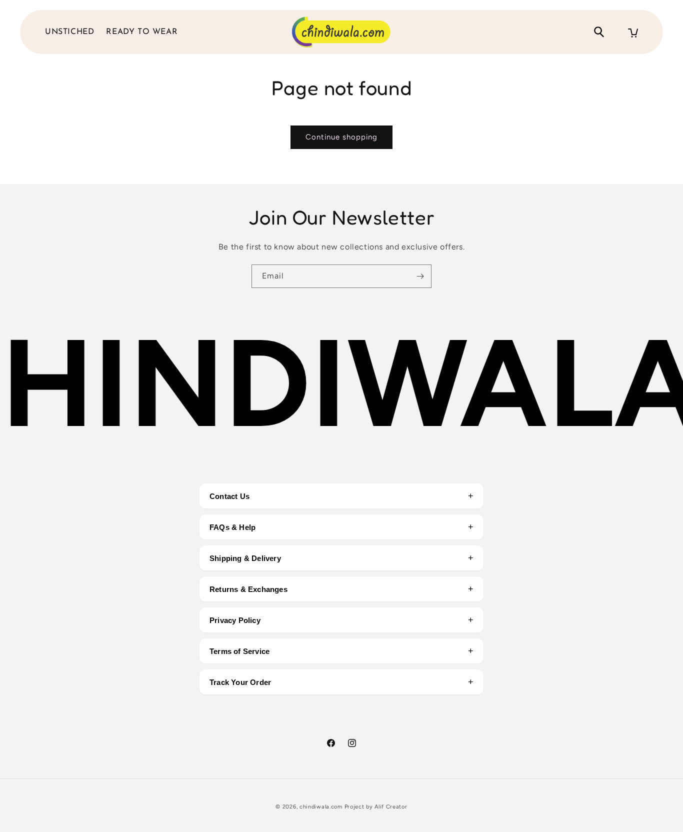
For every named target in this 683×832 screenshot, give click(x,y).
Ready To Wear (142, 32)
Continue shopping (342, 137)
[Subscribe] (420, 276)
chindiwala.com (321, 807)
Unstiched (69, 32)
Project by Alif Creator (376, 807)
